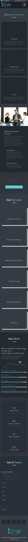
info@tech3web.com (20, 1)
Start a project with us (14, 187)
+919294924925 (5, 1)
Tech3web (14, 537)
